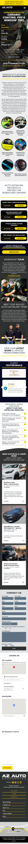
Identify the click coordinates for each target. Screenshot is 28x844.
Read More (6, 501)
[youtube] (18, 782)
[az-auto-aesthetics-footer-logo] (14, 775)
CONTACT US (6, 805)
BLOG (4, 816)
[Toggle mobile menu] (25, 8)
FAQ (4, 810)
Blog (13, 531)
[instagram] (15, 782)
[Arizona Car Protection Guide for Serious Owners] (14, 553)
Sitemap (24, 838)
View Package (7, 205)
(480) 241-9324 (14, 252)
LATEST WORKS (7, 813)
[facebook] (13, 782)
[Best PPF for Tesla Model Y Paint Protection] (14, 472)
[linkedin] (21, 782)
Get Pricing (20, 205)
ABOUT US (6, 808)
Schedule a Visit (14, 276)
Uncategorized (7, 487)
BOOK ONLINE (7, 802)
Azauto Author (8, 529)
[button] (14, 414)
